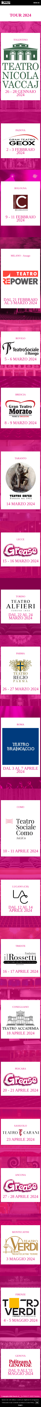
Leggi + (20, 1405)
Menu (35, 3)
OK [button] (37, 1402)
